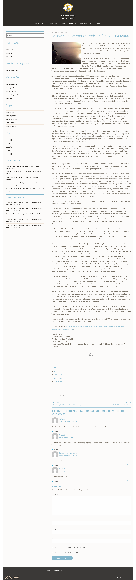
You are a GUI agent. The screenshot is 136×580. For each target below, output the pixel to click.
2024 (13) (9, 147)
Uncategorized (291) (12, 84)
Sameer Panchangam (68, 453)
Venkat (62, 435)
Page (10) (9, 53)
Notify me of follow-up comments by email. (70, 547)
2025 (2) (9, 143)
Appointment (72, 23)
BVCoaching (68, 16)
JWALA (62, 419)
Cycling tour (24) (12, 126)
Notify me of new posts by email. (65, 552)
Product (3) (10, 57)
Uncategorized (68, 395)
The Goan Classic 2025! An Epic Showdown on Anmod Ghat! (23, 173)
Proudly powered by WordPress (100, 577)
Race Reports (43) (12, 116)
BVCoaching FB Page (6, 577)
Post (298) (9, 49)
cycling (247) (10, 88)
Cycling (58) (10, 112)
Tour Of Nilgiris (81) (12, 95)
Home (37, 23)
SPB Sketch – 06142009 (122, 404)
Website (55, 538)
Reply (127, 431)
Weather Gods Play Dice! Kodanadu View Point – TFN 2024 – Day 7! (25, 190)
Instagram (14, 577)
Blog (43, 23)
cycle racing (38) (11, 119)
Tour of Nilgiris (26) (12, 122)
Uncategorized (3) (12, 70)
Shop (63, 23)
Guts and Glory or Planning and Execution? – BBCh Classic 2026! (23, 167)
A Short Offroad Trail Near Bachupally (66, 404)
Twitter (17, 577)
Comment (56, 494)
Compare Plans (53, 23)
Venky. (65, 32)
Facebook (10, 577)
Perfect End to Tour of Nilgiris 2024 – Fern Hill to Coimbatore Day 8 (22, 184)
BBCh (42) (9, 98)
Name (54, 520)
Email (54, 529)
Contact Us (83, 23)
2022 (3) (9, 154)
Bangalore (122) (11, 91)
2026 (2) (9, 140)
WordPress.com (126, 577)
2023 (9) (9, 150)
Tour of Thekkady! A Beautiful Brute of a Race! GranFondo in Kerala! (24, 178)
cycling (61, 395)
